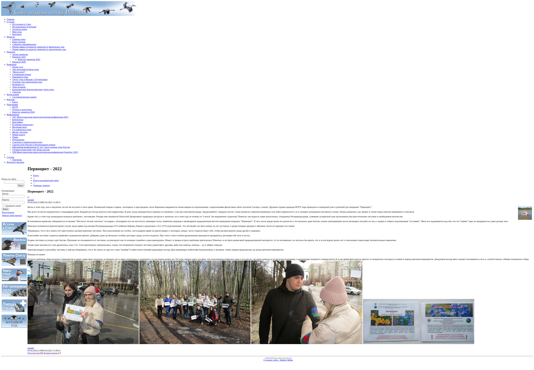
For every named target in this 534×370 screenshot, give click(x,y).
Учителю (16, 92)
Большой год (18, 84)
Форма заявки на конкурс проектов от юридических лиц (39, 49)
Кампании (12, 64)
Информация (13, 114)
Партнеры (17, 160)
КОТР (15, 107)
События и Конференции (24, 44)
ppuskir (31, 200)
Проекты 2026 (19, 62)
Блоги (15, 102)
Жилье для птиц (20, 132)
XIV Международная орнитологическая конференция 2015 (40, 117)
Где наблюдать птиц (21, 129)
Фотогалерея (13, 94)
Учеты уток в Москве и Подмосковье (30, 79)
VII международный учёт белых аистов (31, 150)
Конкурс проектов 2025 (29, 59)
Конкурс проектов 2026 (23, 112)
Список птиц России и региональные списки (33, 144)
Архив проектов (20, 54)
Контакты (17, 34)
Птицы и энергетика (22, 109)
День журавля (18, 87)
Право (15, 137)
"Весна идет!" (18, 72)
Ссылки (10, 157)
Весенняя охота (19, 127)
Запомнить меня (13, 206)
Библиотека (17, 119)
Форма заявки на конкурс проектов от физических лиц (38, 47)
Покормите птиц (20, 77)
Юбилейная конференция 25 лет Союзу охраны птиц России (41, 147)
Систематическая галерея (24, 97)
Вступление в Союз (21, 24)
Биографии (17, 122)
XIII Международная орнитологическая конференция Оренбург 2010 (45, 152)
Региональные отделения (24, 27)
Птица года (17, 67)
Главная (10, 19)
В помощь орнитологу (23, 124)
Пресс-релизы (18, 42)
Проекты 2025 (19, 57)
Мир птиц (17, 32)
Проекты (11, 52)
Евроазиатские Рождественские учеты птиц (33, 89)
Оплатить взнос (19, 29)
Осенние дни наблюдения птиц (27, 82)
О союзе (10, 22)
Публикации (18, 139)
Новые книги (18, 134)
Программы (12, 104)
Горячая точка (18, 39)
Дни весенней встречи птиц (25, 69)
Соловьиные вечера (21, 74)
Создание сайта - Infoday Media (278, 360)
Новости (11, 37)
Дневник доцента (41, 185)
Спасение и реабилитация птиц (27, 142)
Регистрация (8, 212)
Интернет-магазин (15, 162)
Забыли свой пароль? (12, 215)
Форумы (11, 99)
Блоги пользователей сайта (46, 180)
